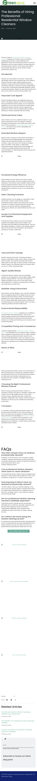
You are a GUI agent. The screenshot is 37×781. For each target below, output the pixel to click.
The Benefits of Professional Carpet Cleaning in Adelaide (17, 722)
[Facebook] (6, 699)
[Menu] (34, 3)
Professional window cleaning (9, 313)
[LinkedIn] (11, 699)
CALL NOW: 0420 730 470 (18, 531)
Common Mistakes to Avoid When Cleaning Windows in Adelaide (16, 731)
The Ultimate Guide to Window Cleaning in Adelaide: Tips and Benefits (16, 713)
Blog (2, 28)
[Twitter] (15, 699)
